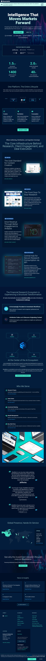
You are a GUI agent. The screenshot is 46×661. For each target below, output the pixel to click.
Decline (40, 659)
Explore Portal (27, 208)
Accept (31, 659)
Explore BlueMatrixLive (29, 277)
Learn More (42, 4)
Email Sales (19, 634)
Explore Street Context (10, 242)
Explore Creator (8, 178)
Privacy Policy (29, 655)
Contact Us (23, 649)
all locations (39, 543)
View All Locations (6, 642)
